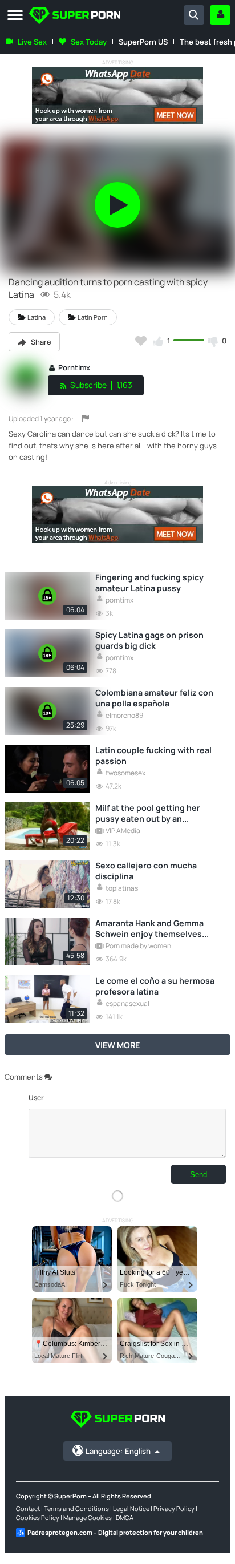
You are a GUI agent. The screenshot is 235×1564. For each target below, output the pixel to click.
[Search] (194, 15)
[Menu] (15, 15)
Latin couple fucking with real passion (153, 755)
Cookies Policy (37, 1517)
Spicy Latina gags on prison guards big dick (149, 640)
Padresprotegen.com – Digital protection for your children (115, 1532)
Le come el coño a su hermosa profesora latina (154, 986)
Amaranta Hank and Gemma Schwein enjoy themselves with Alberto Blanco (149, 928)
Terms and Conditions (76, 1508)
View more (117, 1045)
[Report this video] (85, 418)
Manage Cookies (87, 1517)
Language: (118, 1451)
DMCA (124, 1517)
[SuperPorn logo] (74, 17)
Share (40, 342)
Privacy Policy (174, 1508)
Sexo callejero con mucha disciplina (146, 871)
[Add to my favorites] (141, 341)
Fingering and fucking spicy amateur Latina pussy (149, 582)
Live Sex (32, 42)
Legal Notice (131, 1508)
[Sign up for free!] (220, 15)
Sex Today (89, 42)
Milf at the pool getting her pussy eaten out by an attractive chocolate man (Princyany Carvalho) (147, 813)
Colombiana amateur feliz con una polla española (154, 698)
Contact (28, 1508)
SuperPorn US (143, 42)
